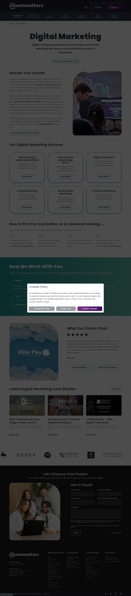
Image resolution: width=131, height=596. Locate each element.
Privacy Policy (77, 299)
